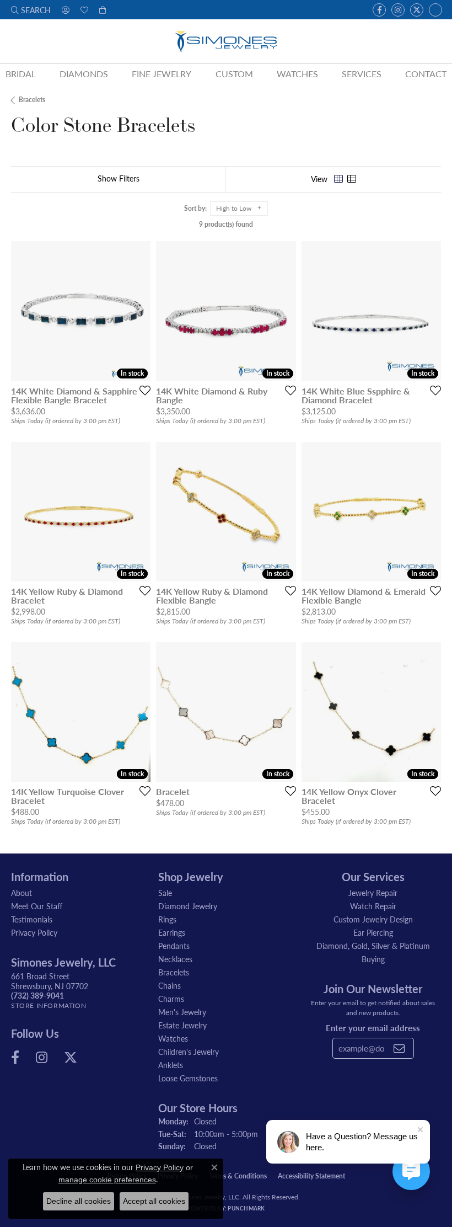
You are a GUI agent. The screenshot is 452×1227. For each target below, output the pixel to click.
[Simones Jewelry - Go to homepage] (226, 41)
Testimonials (31, 919)
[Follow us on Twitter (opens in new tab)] (416, 10)
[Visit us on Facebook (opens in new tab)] (379, 10)
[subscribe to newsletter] (399, 1048)
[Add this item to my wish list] (141, 390)
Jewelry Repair (372, 892)
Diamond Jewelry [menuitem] (187, 905)
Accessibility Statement (311, 1176)
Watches (297, 73)
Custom (234, 73)
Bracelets (32, 99)
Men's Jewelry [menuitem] (182, 1011)
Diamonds (84, 73)
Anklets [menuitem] (170, 1064)
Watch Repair (373, 905)
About (21, 892)
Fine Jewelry (161, 73)
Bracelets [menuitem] (173, 972)
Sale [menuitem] (165, 892)
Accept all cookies (154, 1201)
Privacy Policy (34, 932)
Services (361, 73)
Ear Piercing (373, 932)
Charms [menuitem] (171, 998)
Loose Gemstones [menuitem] (188, 1078)
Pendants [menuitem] (174, 945)
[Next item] (138, 311)
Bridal (21, 73)
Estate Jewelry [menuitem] (182, 1025)
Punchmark (246, 1208)
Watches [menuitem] (173, 1038)
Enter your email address (373, 1027)
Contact (425, 73)
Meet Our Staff (36, 905)
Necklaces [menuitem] (175, 958)
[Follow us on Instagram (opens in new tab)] (398, 10)
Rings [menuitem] (167, 919)
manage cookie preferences (107, 1179)
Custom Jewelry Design (373, 919)
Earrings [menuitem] (171, 932)
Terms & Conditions (238, 1176)
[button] (31, 9)
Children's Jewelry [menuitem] (188, 1051)
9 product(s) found (226, 224)
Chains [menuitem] (169, 985)
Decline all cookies (78, 1201)
